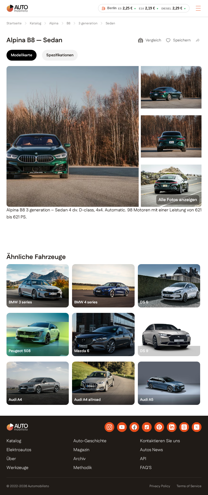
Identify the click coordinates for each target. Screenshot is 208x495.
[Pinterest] (159, 427)
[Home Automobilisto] (17, 12)
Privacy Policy (160, 486)
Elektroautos (18, 450)
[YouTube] (122, 427)
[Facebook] (134, 427)
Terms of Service (189, 486)
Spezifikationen (59, 55)
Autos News (151, 450)
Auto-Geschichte (89, 441)
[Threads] (184, 427)
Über (11, 459)
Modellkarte (21, 55)
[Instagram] (109, 427)
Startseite (14, 23)
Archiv (79, 459)
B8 (68, 23)
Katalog (35, 23)
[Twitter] (197, 427)
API (143, 459)
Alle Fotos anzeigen (177, 200)
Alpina (53, 23)
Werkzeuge (17, 468)
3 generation (88, 23)
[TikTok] (147, 427)
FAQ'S (146, 468)
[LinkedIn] (172, 427)
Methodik (82, 468)
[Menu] (198, 8)
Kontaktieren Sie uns (160, 441)
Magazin (81, 450)
